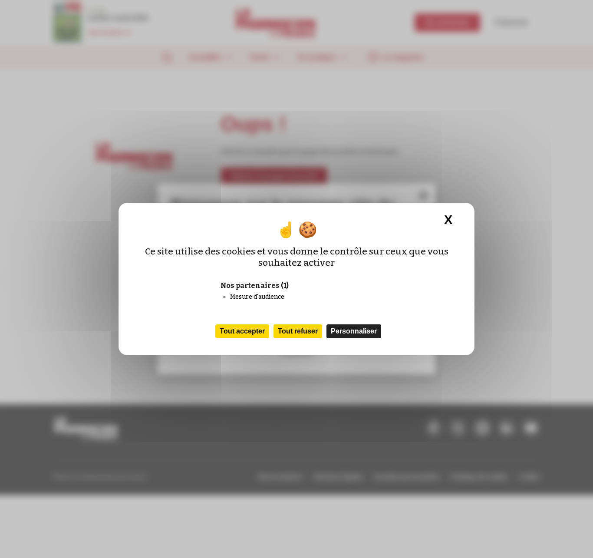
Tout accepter (242, 331)
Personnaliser (354, 331)
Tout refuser (298, 331)
